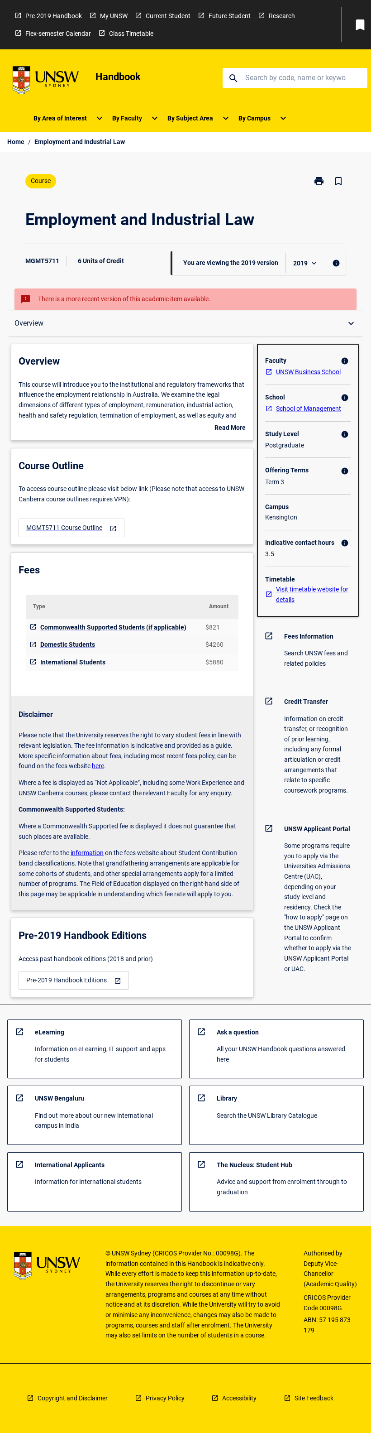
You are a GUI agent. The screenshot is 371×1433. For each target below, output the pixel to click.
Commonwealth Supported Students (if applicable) (113, 627)
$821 (212, 627)
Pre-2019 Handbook (53, 15)
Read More (230, 428)
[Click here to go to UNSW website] (45, 82)
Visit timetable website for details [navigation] (312, 594)
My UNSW (114, 15)
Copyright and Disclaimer (73, 1398)
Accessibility (239, 1398)
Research (282, 15)
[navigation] (71, 528)
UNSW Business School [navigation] (308, 371)
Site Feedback (314, 1398)
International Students (72, 662)
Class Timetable (131, 33)
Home (15, 141)
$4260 (214, 644)
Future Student (230, 15)
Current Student (168, 15)
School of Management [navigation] (308, 408)
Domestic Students (67, 644)
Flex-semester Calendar (58, 33)
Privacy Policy (165, 1398)
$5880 (214, 662)
